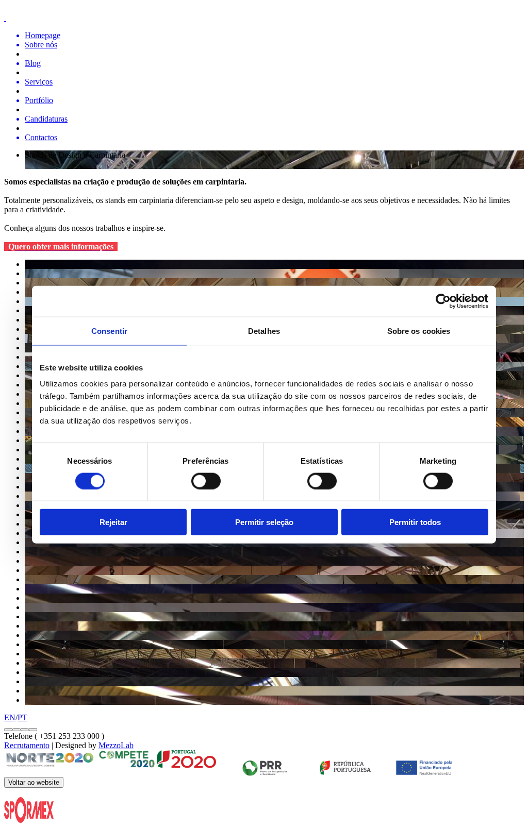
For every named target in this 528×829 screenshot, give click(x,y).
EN (9, 717)
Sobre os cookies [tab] (419, 330)
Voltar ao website (33, 782)
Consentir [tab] (109, 330)
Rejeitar (113, 522)
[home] (264, 18)
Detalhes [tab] (264, 330)
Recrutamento (27, 745)
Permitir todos (415, 522)
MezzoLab (116, 745)
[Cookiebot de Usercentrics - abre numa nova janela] (443, 301)
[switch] (206, 480)
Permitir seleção (264, 522)
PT (22, 717)
